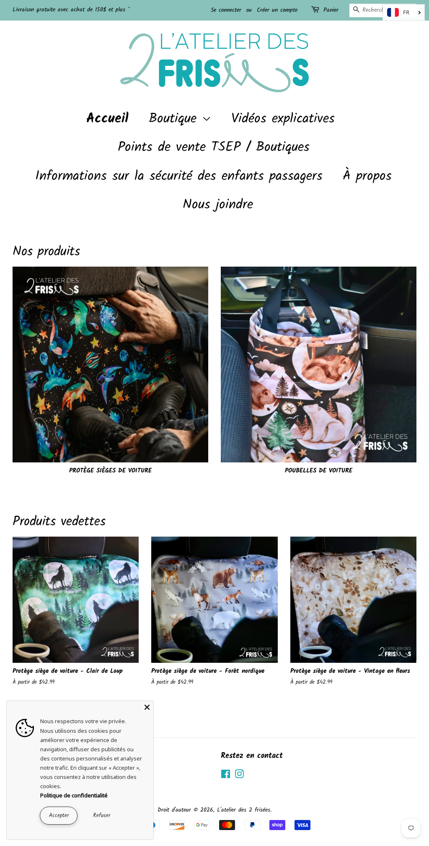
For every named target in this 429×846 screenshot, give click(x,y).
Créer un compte (277, 10)
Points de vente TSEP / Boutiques (214, 147)
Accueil (107, 119)
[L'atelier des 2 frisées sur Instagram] (239, 776)
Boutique (175, 119)
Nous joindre (218, 204)
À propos (367, 176)
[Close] (147, 707)
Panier (331, 10)
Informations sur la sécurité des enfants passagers (179, 176)
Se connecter (226, 10)
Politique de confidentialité (74, 795)
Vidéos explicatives (283, 119)
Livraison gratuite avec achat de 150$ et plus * (71, 9)
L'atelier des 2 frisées (243, 810)
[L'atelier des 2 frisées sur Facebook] (225, 776)
